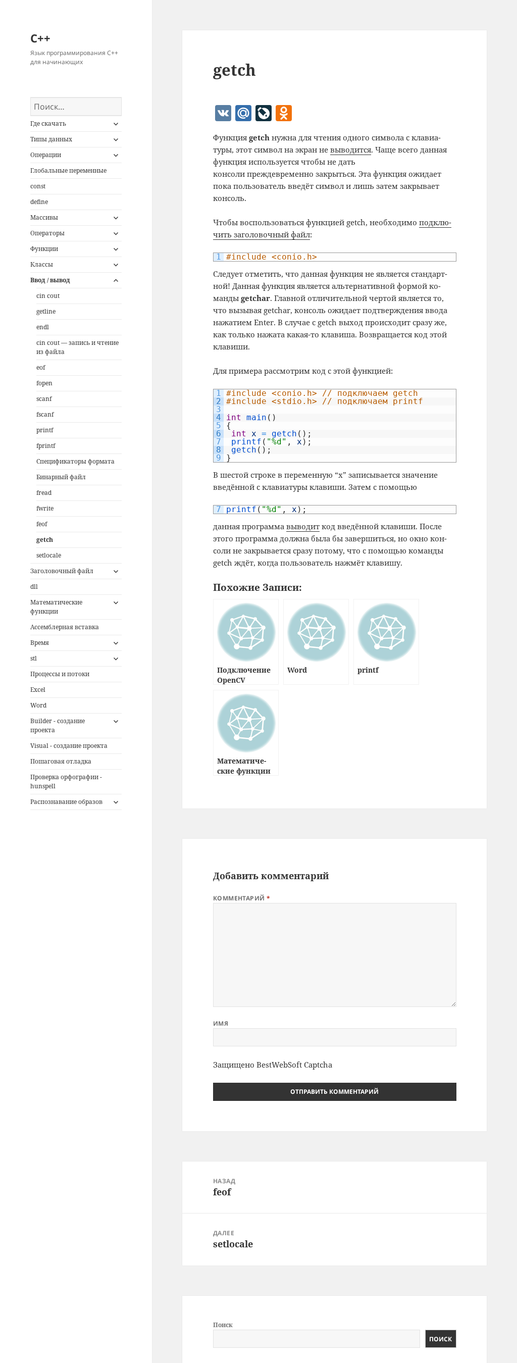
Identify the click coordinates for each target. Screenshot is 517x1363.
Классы (41, 264)
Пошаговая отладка (60, 761)
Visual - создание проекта (69, 745)
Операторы (47, 233)
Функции (44, 248)
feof (41, 524)
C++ (40, 37)
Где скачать (48, 123)
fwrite (45, 508)
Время (39, 642)
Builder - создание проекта (57, 725)
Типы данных (51, 139)
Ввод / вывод (50, 280)
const (37, 186)
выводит (303, 526)
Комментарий (242, 898)
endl (42, 327)
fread (43, 492)
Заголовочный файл (61, 571)
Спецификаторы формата (75, 461)
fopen (44, 383)
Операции (45, 154)
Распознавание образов (66, 801)
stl (33, 658)
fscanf (45, 414)
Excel (37, 689)
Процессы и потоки (59, 674)
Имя (220, 1023)
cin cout (48, 295)
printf (44, 430)
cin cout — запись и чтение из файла (77, 347)
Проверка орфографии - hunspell (66, 781)
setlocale (48, 555)
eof (40, 367)
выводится (350, 149)
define (39, 201)
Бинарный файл (61, 477)
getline (46, 311)
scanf (43, 398)
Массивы (44, 217)
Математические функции (56, 607)
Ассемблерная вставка (64, 627)
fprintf (45, 445)
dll (34, 586)
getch (44, 539)
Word (38, 705)
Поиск (223, 1325)
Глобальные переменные (68, 170)
